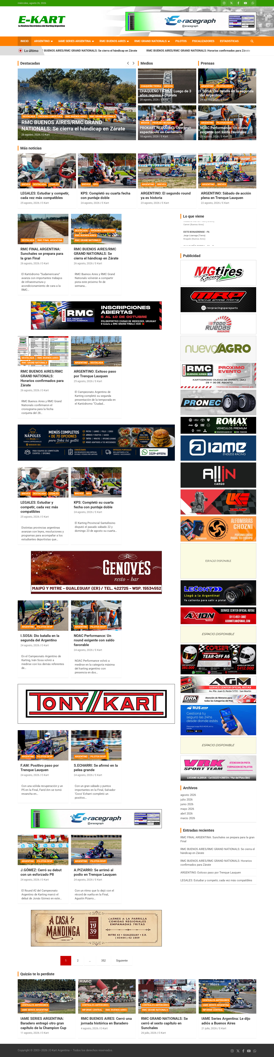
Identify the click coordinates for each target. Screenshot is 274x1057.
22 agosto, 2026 (210, 202)
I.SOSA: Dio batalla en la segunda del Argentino (226, 93)
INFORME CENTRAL (92, 1010)
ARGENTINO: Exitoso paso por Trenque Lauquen (227, 50)
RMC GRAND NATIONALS (150, 41)
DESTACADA (29, 116)
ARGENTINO (42, 41)
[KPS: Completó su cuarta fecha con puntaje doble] (96, 482)
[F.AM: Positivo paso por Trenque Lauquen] (43, 745)
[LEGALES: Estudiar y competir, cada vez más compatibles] (43, 482)
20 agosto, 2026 (149, 99)
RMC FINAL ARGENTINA (49, 240)
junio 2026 (186, 804)
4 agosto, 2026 (89, 1028)
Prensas (207, 63)
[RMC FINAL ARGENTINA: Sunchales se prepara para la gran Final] (43, 229)
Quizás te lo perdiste (37, 974)
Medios (147, 63)
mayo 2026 (187, 809)
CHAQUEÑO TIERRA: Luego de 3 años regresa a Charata (165, 93)
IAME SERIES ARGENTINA (74, 41)
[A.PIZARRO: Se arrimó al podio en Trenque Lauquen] (96, 850)
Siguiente (122, 960)
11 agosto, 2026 (30, 1032)
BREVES (26, 184)
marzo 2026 (187, 818)
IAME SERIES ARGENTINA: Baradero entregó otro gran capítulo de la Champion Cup (43, 1023)
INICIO (25, 41)
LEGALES (54, 184)
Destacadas (30, 63)
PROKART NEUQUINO (163, 123)
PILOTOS (181, 41)
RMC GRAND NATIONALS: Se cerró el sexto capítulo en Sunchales (164, 1023)
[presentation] (128, 63)
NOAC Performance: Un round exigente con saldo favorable (224, 130)
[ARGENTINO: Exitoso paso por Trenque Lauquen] (96, 351)
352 (103, 960)
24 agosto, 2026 (209, 99)
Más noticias (31, 148)
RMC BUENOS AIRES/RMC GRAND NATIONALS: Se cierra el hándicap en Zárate (96, 253)
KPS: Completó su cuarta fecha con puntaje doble (105, 195)
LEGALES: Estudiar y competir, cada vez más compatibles (45, 195)
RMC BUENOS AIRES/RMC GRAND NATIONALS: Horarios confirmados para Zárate (136, 50)
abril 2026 (186, 813)
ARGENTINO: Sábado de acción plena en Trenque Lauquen (226, 195)
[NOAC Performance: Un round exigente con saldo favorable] (96, 615)
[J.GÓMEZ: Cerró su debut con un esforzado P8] (43, 850)
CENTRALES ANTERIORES (35, 1005)
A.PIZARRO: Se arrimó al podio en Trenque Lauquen (95, 872)
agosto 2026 (188, 795)
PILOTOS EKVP (224, 86)
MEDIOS (168, 86)
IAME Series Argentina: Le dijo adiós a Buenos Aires (225, 1020)
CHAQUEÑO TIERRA (151, 86)
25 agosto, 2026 (30, 202)
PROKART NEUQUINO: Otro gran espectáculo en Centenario (165, 130)
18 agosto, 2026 (149, 136)
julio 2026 (186, 799)
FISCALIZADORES (203, 41)
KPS (95, 184)
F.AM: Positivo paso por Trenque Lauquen (40, 767)
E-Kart (46, 134)
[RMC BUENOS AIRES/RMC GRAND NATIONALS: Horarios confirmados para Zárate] (43, 351)
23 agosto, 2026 (150, 202)
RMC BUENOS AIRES (113, 41)
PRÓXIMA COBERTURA (103, 230)
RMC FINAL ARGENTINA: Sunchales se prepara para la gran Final (42, 253)
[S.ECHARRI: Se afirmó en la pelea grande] (96, 745)
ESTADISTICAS (229, 41)
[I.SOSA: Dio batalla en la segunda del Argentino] (43, 615)
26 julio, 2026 (148, 1032)
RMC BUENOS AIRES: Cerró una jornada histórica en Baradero (106, 1020)
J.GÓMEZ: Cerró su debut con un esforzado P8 (41, 872)
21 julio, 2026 (209, 1028)
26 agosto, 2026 (30, 134)
